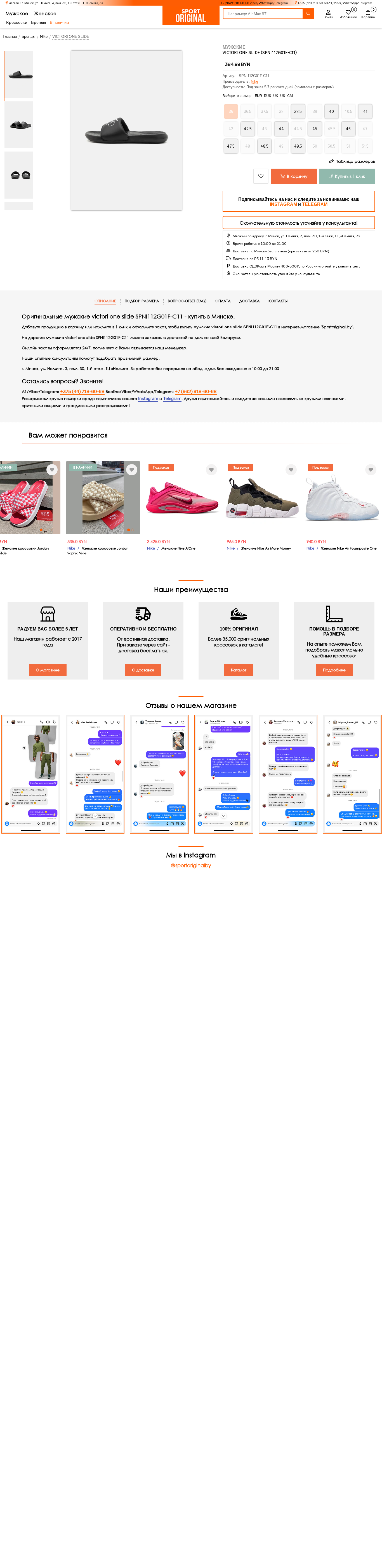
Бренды (38, 22)
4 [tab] (52, 530)
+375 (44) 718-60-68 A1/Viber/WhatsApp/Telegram (335, 3)
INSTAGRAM (283, 204)
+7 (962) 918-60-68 (196, 391)
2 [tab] (45, 530)
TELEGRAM (314, 204)
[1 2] (103, 497)
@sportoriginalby (191, 865)
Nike (254, 81)
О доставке (143, 670)
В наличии (59, 22)
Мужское (17, 13)
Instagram (148, 398)
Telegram (172, 398)
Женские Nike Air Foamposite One (349, 548)
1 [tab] (41, 530)
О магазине (48, 670)
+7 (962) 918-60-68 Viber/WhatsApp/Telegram (254, 3)
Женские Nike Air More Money (266, 548)
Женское (45, 13)
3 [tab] (49, 530)
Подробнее (334, 670)
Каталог (238, 670)
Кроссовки (16, 22)
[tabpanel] (103, 497)
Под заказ (161, 467)
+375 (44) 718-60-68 (82, 391)
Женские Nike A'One (178, 548)
